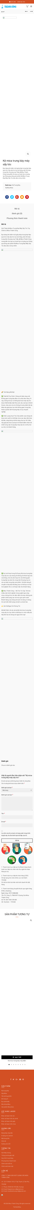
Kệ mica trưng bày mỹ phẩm (17, 1061)
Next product (31, 11)
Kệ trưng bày (5, 1090)
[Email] (22, 197)
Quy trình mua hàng (7, 1158)
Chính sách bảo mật (7, 1166)
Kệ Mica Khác (9, 187)
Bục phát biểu (5, 1101)
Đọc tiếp (18, 1057)
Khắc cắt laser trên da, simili (9, 1118)
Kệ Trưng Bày (16, 185)
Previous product (26, 11)
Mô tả (17, 209)
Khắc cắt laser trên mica (8, 1124)
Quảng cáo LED (5, 1144)
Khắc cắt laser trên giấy (8, 1121)
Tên (3, 813)
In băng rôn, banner (7, 1135)
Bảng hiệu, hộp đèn (7, 1133)
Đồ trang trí (4, 1099)
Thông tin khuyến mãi (7, 1155)
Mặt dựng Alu (5, 1138)
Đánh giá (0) (17, 213)
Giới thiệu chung (6, 1152)
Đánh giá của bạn (7, 787)
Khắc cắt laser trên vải (7, 1116)
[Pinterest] (27, 197)
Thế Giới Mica (17, 1207)
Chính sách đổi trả (6, 1163)
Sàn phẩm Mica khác (7, 1107)
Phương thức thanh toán (17, 218)
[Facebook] (7, 197)
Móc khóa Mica (5, 1104)
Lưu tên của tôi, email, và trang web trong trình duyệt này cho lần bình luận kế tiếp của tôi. (15, 834)
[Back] (2, 11)
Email (3, 822)
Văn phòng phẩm (6, 1096)
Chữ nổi (3, 1141)
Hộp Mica (4, 1093)
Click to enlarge (28, 154)
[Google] (17, 197)
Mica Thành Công (13, 1203)
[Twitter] (12, 197)
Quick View (31, 920)
